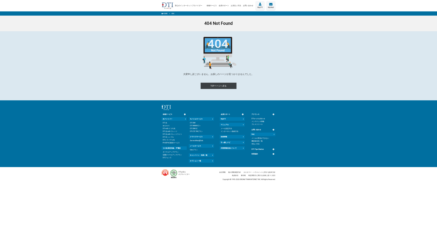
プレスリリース (257, 124)
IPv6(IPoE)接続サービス (171, 143)
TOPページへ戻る (218, 86)
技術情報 (224, 137)
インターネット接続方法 (229, 131)
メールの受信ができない (260, 138)
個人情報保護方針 (234, 172)
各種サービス (167, 114)
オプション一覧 (195, 161)
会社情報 (222, 172)
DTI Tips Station (258, 149)
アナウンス (255, 114)
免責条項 (235, 175)
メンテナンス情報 (258, 121)
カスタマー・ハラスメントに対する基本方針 (259, 172)
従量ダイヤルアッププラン (172, 155)
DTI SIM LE (193, 128)
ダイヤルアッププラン (171, 152)
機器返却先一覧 (257, 141)
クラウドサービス (196, 137)
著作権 (243, 175)
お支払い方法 (236, 6)
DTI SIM (192, 123)
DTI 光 (165, 123)
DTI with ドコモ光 (169, 128)
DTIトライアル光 (169, 140)
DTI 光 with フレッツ (170, 131)
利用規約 (255, 154)
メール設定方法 (226, 128)
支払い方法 (255, 144)
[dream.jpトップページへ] (166, 107)
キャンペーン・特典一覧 (198, 155)
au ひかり (166, 126)
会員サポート (225, 114)
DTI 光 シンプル (168, 137)
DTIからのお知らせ (258, 118)
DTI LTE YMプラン (196, 131)
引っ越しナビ (225, 142)
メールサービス (195, 146)
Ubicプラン (194, 150)
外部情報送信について (229, 148)
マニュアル (225, 125)
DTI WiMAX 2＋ (195, 126)
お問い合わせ (256, 130)
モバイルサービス (196, 119)
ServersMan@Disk (196, 140)
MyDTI (223, 119)
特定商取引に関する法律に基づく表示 (261, 175)
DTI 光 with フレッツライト (172, 134)
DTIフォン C (167, 158)
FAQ (253, 134)
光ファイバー (167, 119)
